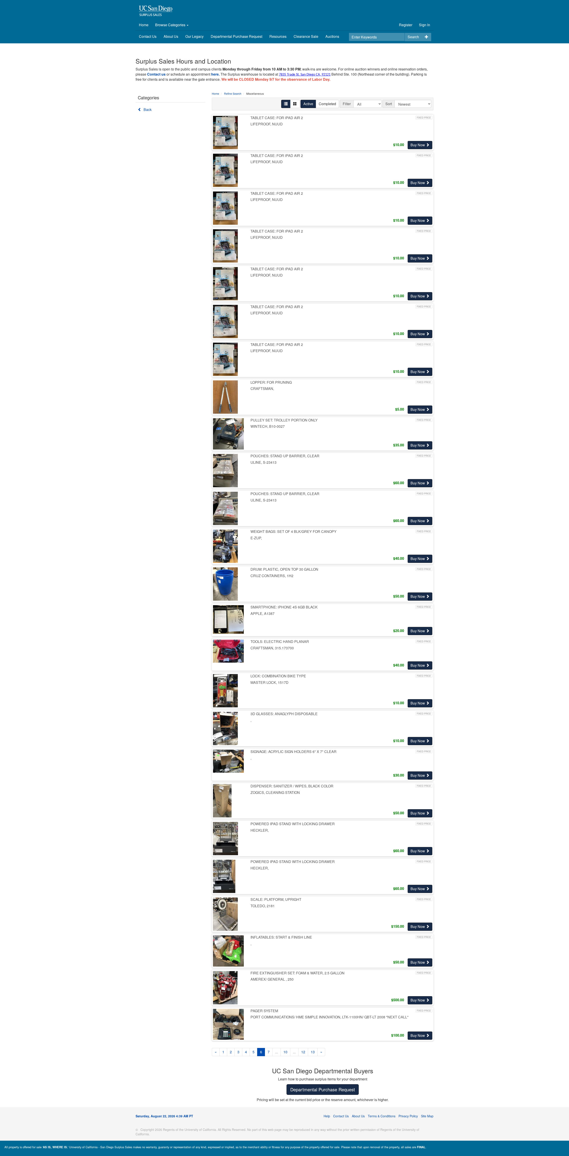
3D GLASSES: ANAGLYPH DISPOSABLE (284, 713)
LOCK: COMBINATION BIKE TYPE (278, 675)
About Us (171, 36)
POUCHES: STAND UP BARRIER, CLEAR (284, 455)
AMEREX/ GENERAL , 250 (272, 979)
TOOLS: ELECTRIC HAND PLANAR (279, 641)
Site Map (427, 1116)
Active (308, 103)
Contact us (156, 74)
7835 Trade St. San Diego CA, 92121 (305, 74)
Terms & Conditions (381, 1116)
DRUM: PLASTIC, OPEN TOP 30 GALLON (284, 569)
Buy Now (418, 144)
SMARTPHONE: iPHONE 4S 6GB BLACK (284, 607)
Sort (388, 103)
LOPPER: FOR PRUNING (271, 382)
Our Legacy (194, 36)
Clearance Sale (306, 36)
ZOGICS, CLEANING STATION (275, 792)
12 (303, 1051)
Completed (327, 103)
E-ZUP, (256, 537)
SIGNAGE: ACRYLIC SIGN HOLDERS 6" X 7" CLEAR (293, 751)
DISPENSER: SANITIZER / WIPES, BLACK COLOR (291, 786)
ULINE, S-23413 (263, 462)
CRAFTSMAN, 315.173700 (272, 647)
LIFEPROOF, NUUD (266, 123)
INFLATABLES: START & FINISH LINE (281, 937)
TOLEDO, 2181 (262, 905)
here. (215, 74)
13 (313, 1051)
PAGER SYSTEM (264, 1010)
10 (285, 1051)
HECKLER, (259, 830)
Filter (347, 103)
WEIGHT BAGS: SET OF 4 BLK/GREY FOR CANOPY (293, 531)
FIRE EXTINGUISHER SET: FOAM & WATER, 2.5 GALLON (297, 972)
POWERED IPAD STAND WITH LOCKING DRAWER (292, 823)
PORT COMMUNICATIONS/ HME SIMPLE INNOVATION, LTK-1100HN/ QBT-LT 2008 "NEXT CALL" (329, 1017)
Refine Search (232, 93)
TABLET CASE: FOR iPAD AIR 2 (276, 117)
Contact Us (147, 36)
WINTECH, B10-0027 (267, 426)
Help (327, 1116)
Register (405, 24)
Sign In (424, 24)
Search (413, 36)
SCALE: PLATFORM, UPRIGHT (275, 899)
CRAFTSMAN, (262, 388)
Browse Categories (170, 24)
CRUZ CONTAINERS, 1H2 (271, 575)
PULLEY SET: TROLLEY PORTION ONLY (284, 420)
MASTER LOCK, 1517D (269, 682)
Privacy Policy (408, 1116)
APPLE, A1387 (262, 613)
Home (143, 24)
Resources (278, 36)
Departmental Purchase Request (236, 36)
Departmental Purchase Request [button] (322, 1089)
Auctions (332, 36)
